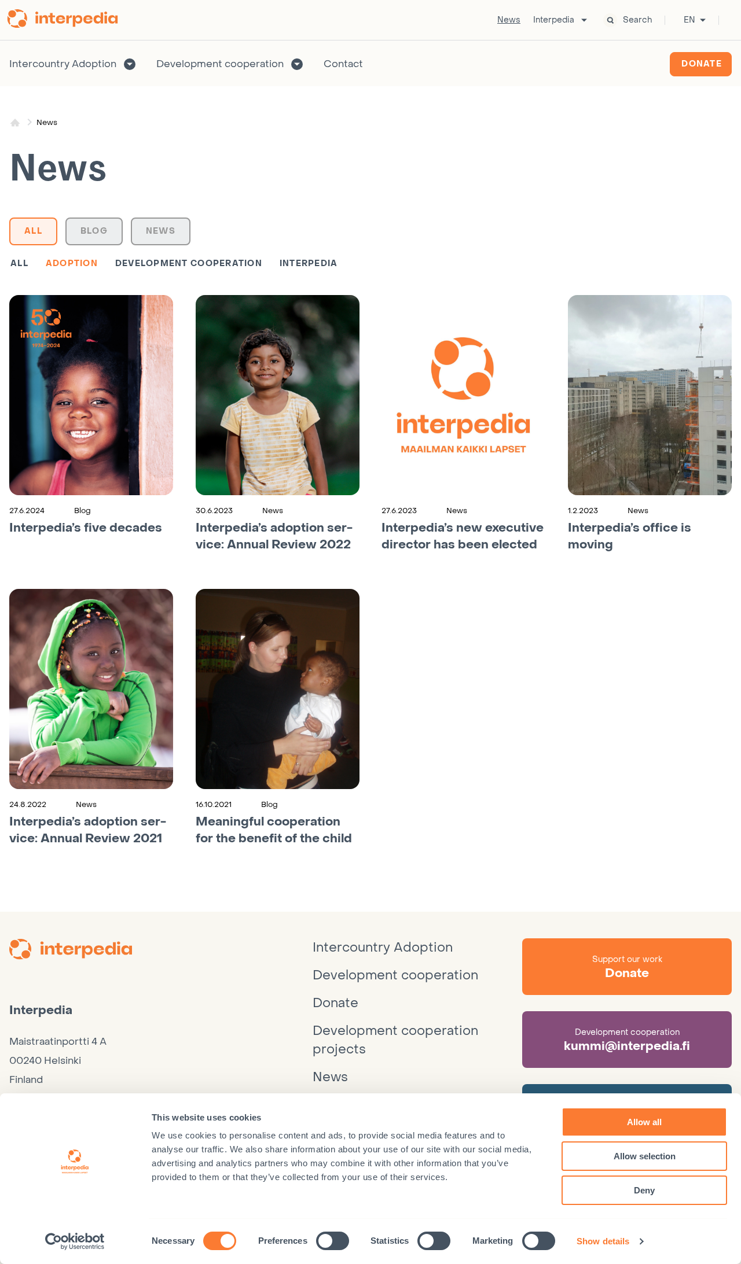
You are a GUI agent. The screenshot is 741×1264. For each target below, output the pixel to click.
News (508, 20)
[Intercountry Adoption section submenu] (129, 64)
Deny (644, 1190)
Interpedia (553, 20)
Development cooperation (220, 64)
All (33, 231)
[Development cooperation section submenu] (297, 64)
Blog (94, 231)
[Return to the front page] (66, 20)
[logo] (161, 951)
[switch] (332, 1241)
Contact (343, 64)
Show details (603, 1241)
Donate (701, 63)
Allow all (644, 1122)
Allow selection (645, 1156)
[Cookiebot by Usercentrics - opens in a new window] (75, 1241)
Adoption (72, 263)
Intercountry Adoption (62, 64)
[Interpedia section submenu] (584, 20)
